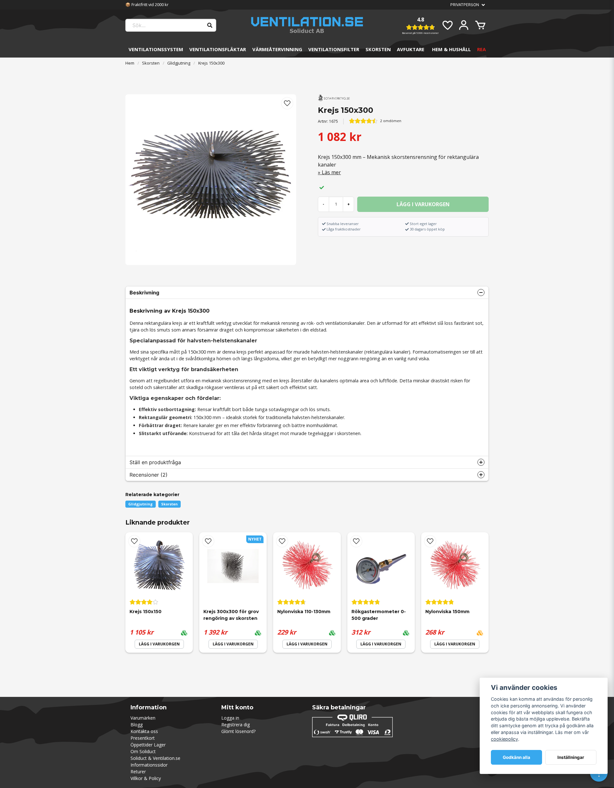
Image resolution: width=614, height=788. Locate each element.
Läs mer (331, 172)
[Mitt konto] (463, 25)
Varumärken (142, 718)
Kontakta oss (144, 731)
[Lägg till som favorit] (447, 25)
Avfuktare (410, 49)
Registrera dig (235, 725)
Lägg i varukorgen (159, 644)
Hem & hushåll (451, 49)
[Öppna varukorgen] (480, 25)
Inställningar (570, 757)
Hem (129, 63)
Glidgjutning (178, 63)
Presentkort (142, 738)
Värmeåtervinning (277, 49)
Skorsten (378, 49)
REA (481, 49)
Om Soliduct (143, 751)
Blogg (136, 725)
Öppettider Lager (148, 745)
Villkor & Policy (145, 778)
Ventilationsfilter (333, 49)
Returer (138, 771)
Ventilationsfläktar (217, 49)
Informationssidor (149, 765)
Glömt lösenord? (238, 731)
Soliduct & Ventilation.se (155, 758)
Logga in (230, 718)
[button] (287, 103)
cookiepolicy (504, 739)
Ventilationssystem (156, 49)
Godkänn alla (516, 757)
